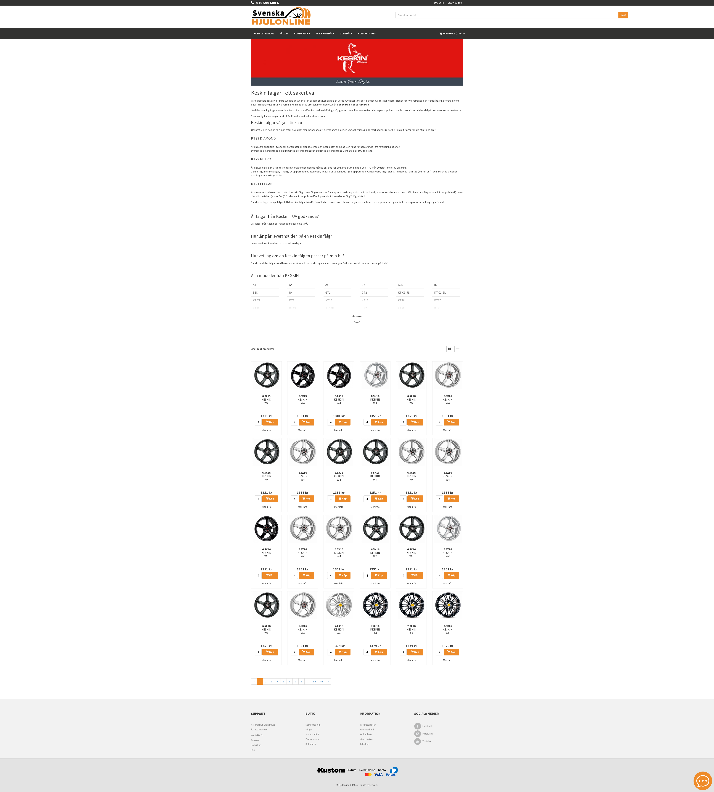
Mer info (266, 430)
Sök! (623, 15)
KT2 (364, 308)
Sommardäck (302, 33)
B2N (400, 285)
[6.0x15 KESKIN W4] (266, 375)
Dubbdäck (346, 33)
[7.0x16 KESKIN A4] (339, 605)
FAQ (253, 749)
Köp (271, 422)
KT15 (365, 300)
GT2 (364, 292)
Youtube (426, 741)
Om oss (255, 740)
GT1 (328, 292)
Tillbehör (364, 744)
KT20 (401, 308)
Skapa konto (455, 2)
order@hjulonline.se (264, 724)
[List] (457, 349)
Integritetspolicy (368, 724)
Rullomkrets (366, 734)
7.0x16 (339, 629)
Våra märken (366, 739)
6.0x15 (266, 399)
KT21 (437, 308)
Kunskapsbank (367, 729)
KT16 (401, 300)
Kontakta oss (367, 33)
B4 (290, 292)
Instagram (427, 733)
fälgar (333, 100)
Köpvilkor (256, 745)
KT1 (291, 300)
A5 (327, 285)
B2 (363, 285)
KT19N (329, 308)
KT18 (256, 308)
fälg (301, 192)
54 (314, 681)
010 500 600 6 (266, 2)
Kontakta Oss (257, 735)
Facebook (427, 726)
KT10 (328, 300)
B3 (436, 285)
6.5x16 (375, 399)
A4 (290, 285)
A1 (254, 285)
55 (321, 681)
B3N (255, 292)
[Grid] (449, 349)
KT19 (292, 308)
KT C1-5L (403, 292)
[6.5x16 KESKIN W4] (375, 375)
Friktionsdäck (325, 33)
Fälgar (284, 33)
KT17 (437, 300)
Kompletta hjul (264, 33)
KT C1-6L (440, 292)
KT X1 (256, 300)
